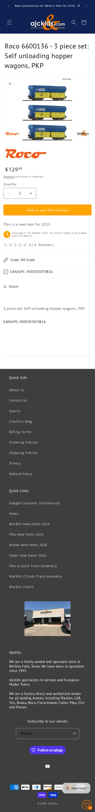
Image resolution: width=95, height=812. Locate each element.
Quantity (9, 184)
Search (15, 411)
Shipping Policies (23, 453)
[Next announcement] (86, 6)
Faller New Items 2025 (27, 555)
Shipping (8, 176)
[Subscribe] (74, 733)
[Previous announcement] (8, 6)
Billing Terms (20, 432)
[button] (9, 22)
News (13, 513)
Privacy (15, 463)
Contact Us (18, 400)
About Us (16, 390)
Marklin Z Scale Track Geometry (35, 576)
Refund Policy (20, 474)
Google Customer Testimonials (34, 503)
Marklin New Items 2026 (29, 524)
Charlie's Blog (20, 421)
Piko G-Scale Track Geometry (33, 566)
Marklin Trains (21, 587)
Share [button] (13, 286)
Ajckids (53, 803)
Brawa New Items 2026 (28, 545)
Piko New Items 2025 (26, 534)
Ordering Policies (23, 442)
